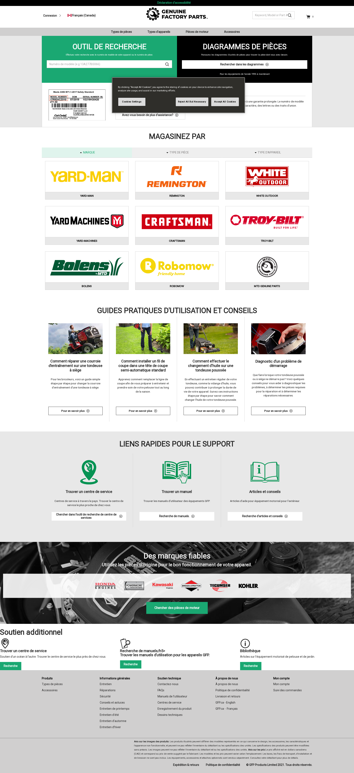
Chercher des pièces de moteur (177, 608)
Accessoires (50, 690)
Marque (89, 152)
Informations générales (115, 678)
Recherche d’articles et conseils (262, 516)
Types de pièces (52, 684)
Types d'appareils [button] (159, 31)
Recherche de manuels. (174, 516)
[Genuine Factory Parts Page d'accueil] (177, 13)
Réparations (108, 690)
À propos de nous (227, 678)
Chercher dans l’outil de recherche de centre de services (86, 516)
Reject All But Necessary (192, 101)
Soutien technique (169, 678)
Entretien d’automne (113, 721)
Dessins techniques (170, 714)
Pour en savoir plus (82, 411)
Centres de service (170, 702)
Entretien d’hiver (110, 727)
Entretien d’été (109, 714)
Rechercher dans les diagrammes (242, 64)
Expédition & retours (186, 764)
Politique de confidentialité (233, 690)
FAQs (161, 690)
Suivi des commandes (287, 690)
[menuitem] (123, 32)
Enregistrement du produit (175, 708)
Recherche (11, 665)
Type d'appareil (269, 152)
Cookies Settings (132, 101)
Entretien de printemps (114, 708)
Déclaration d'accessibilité (174, 2)
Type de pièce (179, 152)
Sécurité (105, 696)
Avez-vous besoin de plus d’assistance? (147, 115)
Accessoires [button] (232, 31)
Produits (47, 678)
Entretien (106, 684)
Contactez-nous (168, 684)
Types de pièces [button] (121, 31)
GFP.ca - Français (227, 708)
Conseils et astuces (112, 702)
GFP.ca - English (225, 702)
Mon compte (281, 678)
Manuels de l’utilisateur (172, 696)
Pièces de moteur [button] (197, 31)
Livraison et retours (228, 696)
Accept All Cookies (225, 101)
